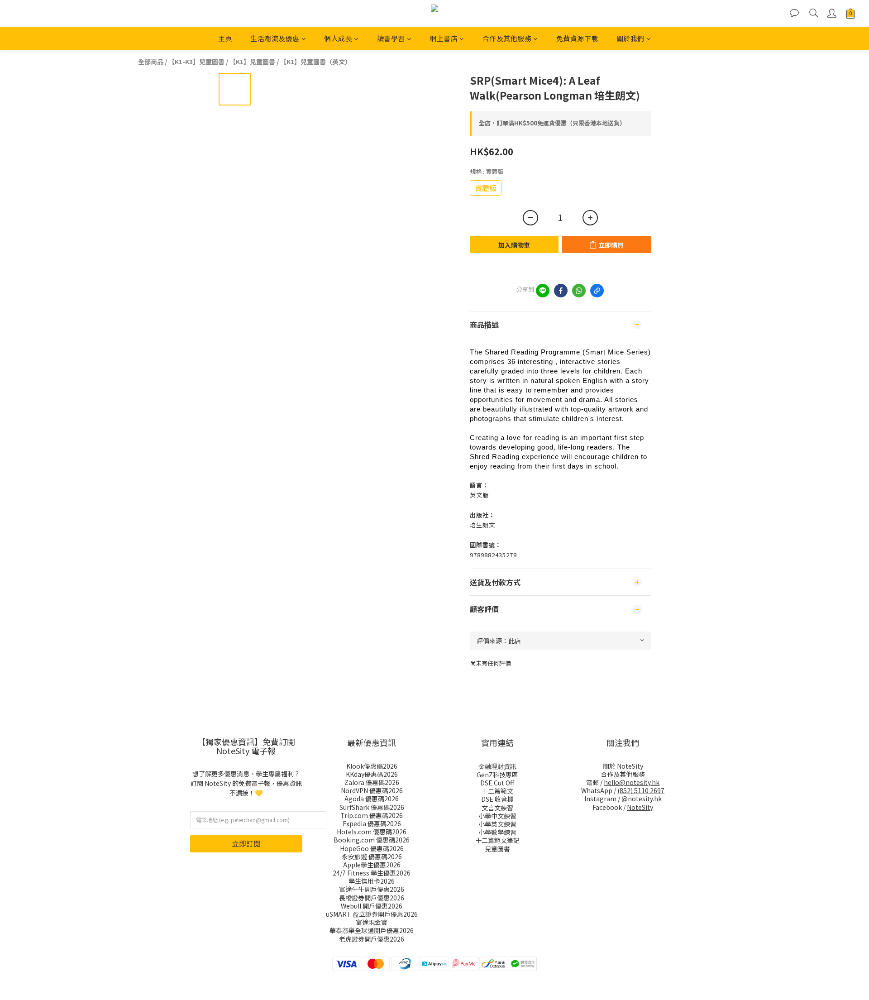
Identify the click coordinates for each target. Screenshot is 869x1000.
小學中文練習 (497, 815)
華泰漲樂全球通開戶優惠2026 (371, 930)
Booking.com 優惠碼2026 (372, 839)
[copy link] (597, 290)
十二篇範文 (497, 790)
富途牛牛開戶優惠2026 (371, 889)
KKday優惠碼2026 (372, 774)
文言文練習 (497, 807)
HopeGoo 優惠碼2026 (372, 848)
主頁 (225, 38)
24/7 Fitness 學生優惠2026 (372, 872)
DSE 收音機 (497, 799)
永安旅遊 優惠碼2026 (372, 856)
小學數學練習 (497, 832)
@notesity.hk (641, 798)
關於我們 (630, 38)
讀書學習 (391, 38)
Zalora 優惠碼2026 (371, 782)
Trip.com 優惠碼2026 (371, 815)
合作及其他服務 (507, 38)
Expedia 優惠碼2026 (372, 823)
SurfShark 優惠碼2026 (371, 807)
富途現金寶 (371, 922)
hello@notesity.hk (631, 782)
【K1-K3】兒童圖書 (196, 61)
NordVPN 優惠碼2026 (372, 790)
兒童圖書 (497, 848)
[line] (542, 290)
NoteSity (640, 807)
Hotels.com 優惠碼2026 (371, 831)
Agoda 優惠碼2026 (371, 798)
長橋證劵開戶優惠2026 (371, 897)
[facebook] (561, 290)
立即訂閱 (246, 843)
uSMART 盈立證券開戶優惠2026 (372, 914)
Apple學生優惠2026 (372, 864)
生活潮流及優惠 (275, 38)
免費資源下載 (577, 38)
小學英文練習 (497, 823)
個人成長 (338, 38)
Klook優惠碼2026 (371, 765)
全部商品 (150, 61)
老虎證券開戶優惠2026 (371, 938)
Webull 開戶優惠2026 (371, 905)
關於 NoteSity (623, 765)
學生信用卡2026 (372, 880)
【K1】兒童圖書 (252, 61)
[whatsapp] (579, 290)
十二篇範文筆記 (497, 840)
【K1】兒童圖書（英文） (315, 61)
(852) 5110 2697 (640, 790)
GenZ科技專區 (497, 774)
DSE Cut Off (497, 782)
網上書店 (444, 38)
